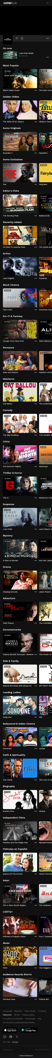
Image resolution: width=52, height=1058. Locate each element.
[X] (17, 1037)
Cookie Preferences (26, 1056)
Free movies (29, 1011)
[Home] (10, 3)
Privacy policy (28, 1015)
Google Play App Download (29, 1030)
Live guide (7, 1011)
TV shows (42, 1011)
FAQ (39, 1019)
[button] (26, 55)
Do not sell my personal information (19, 1022)
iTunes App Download (10, 1030)
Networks (7, 1015)
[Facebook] (11, 1037)
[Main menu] (47, 3)
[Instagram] (5, 1037)
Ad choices (30, 1019)
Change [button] (15, 1042)
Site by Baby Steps (42, 1050)
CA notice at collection (13, 1019)
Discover (18, 1011)
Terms (16, 1015)
